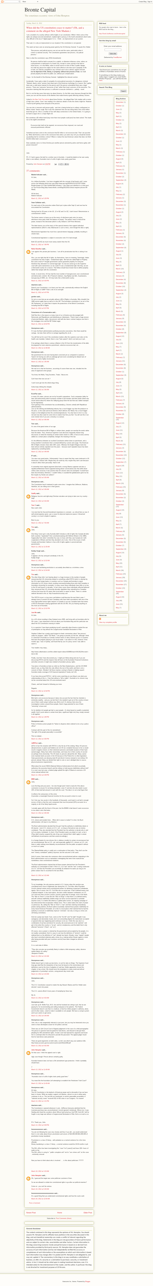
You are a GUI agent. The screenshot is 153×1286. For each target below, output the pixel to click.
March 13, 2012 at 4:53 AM (40, 998)
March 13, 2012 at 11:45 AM (40, 1083)
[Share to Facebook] (66, 164)
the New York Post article (41, 99)
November (119, 102)
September (120, 180)
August (118, 159)
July (117, 187)
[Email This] (59, 164)
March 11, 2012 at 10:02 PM (40, 324)
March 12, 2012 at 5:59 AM (40, 489)
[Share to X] (63, 164)
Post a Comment (34, 1203)
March (118, 130)
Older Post (88, 1213)
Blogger (87, 1281)
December (119, 134)
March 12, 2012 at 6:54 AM (40, 501)
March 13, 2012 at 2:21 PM (40, 1101)
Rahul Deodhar (36, 249)
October (119, 106)
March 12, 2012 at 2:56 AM (40, 389)
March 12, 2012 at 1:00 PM (40, 717)
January (119, 169)
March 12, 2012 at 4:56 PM (40, 739)
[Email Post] (55, 164)
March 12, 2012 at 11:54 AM (40, 570)
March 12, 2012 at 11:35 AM (40, 547)
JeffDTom (34, 743)
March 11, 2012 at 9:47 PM (40, 292)
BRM (33, 779)
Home (59, 1213)
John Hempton (36, 1050)
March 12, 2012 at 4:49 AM (40, 451)
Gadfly (33, 493)
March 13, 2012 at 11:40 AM (40, 1069)
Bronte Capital (40, 9)
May (117, 113)
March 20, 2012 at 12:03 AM (40, 1199)
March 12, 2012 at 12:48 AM (40, 348)
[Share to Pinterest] (68, 164)
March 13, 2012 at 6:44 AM (40, 1016)
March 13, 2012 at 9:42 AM (40, 1046)
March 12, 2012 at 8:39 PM (40, 775)
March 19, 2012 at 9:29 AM (40, 1189)
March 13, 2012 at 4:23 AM (40, 974)
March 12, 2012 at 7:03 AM (40, 523)
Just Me (34, 612)
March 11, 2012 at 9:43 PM (40, 281)
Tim (32, 527)
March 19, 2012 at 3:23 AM (40, 1171)
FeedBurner (117, 57)
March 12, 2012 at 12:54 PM (40, 691)
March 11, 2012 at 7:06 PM (40, 244)
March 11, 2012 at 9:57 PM (40, 308)
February (119, 152)
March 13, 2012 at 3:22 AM (40, 875)
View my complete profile (108, 622)
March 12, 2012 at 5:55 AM (40, 477)
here (100, 80)
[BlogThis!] (61, 164)
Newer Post (31, 1213)
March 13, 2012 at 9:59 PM (40, 1125)
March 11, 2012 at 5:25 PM (40, 198)
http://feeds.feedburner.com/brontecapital (112, 33)
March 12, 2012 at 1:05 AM (40, 361)
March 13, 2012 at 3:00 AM (40, 813)
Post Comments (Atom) (63, 1218)
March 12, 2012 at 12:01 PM (40, 608)
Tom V (33, 505)
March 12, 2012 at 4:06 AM (40, 419)
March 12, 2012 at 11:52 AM (40, 560)
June (117, 109)
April (117, 116)
